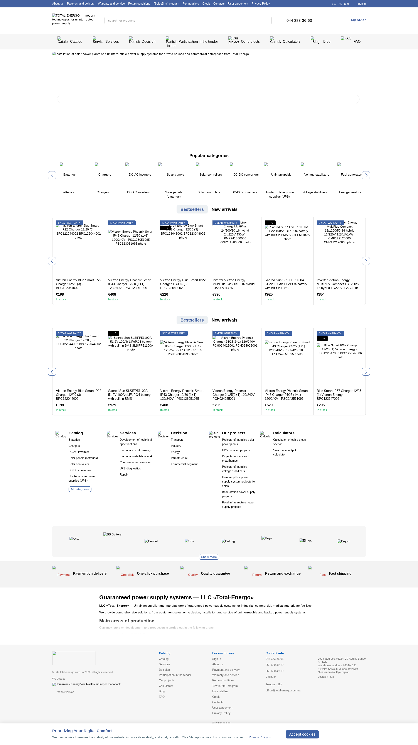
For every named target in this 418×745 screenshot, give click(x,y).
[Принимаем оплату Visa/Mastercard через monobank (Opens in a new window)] (86, 684)
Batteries (74, 439)
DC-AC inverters (79, 452)
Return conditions (139, 3)
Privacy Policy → (260, 737)
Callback (271, 676)
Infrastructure (179, 458)
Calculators (291, 41)
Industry (176, 445)
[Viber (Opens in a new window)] (312, 3)
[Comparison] (327, 20)
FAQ (357, 41)
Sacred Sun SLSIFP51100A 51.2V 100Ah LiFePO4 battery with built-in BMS (286, 284)
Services (112, 41)
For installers (191, 3)
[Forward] (366, 175)
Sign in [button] (216, 658)
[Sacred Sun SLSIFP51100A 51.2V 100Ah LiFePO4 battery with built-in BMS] (287, 247)
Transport (177, 439)
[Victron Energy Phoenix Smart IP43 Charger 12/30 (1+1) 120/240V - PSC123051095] (131, 247)
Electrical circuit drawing (135, 450)
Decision (148, 41)
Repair (124, 474)
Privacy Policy (261, 3)
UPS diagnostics (130, 468)
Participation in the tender (198, 41)
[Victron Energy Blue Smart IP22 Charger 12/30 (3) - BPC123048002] (183, 247)
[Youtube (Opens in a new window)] (326, 3)
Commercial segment (184, 464)
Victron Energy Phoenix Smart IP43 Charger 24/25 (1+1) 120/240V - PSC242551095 (286, 394)
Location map (326, 676)
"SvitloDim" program (166, 3)
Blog (326, 41)
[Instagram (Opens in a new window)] (319, 3)
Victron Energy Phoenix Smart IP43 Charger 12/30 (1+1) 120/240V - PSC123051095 (129, 284)
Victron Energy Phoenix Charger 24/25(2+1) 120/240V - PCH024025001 (234, 394)
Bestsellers (192, 209)
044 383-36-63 (299, 20)
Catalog (76, 41)
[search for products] (268, 20)
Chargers (74, 445)
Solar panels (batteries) (83, 458)
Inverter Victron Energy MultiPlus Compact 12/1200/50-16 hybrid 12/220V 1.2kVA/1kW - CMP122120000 (339, 286)
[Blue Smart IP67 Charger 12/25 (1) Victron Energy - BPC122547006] (339, 358)
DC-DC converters (80, 470)
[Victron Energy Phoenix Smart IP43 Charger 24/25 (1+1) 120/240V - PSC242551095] (287, 358)
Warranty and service (111, 3)
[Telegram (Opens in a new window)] (305, 3)
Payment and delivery (80, 3)
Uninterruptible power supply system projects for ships (239, 482)
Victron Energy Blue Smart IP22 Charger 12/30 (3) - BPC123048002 (183, 284)
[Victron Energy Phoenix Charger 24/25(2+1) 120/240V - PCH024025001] (235, 358)
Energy (175, 452)
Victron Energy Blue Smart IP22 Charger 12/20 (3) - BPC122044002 (78, 284)
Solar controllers (79, 464)
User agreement (238, 3)
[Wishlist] (336, 20)
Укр (334, 3)
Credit (206, 3)
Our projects (250, 41)
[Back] (52, 175)
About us (58, 3)
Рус (340, 3)
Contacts (219, 3)
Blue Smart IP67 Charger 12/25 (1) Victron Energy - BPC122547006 (339, 394)
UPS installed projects (236, 450)
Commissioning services (135, 462)
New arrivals (225, 209)
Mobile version (65, 692)
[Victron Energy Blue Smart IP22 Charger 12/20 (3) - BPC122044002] (78, 247)
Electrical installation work (136, 456)
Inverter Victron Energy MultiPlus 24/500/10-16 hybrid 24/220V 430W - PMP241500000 (233, 286)
